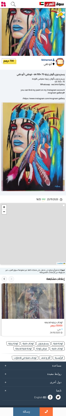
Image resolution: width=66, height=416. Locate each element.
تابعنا (32, 390)
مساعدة (33, 365)
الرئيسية (59, 357)
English (38, 397)
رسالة (26, 411)
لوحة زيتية (13, 343)
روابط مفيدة (33, 374)
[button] (4, 207)
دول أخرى (33, 382)
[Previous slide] (11, 279)
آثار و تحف (45, 357)
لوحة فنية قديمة (23, 348)
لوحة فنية (58, 343)
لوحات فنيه (57, 348)
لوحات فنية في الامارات (25, 357)
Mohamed (46, 60)
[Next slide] (4, 279)
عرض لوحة (41, 348)
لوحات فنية (28, 343)
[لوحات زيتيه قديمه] (33, 301)
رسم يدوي (43, 343)
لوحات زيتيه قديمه (53, 322)
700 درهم (9, 61)
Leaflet (60, 263)
